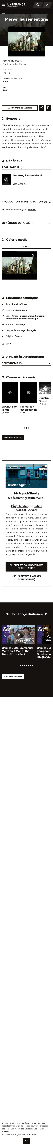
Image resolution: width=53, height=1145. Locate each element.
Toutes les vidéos (13, 676)
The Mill (6, 72)
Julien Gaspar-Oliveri (29, 508)
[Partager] (41, 108)
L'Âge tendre (19, 506)
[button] (33, 255)
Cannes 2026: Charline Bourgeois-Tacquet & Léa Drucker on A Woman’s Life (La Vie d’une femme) (18, 652)
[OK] (26, 1141)
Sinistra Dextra (44, 400)
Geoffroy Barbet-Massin (14, 64)
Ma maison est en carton (28, 408)
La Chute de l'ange (9, 408)
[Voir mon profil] (47, 5)
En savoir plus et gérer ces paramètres (19, 1134)
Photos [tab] (26, 246)
